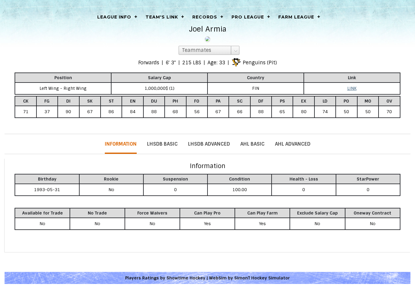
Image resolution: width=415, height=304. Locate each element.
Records (204, 17)
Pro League (248, 17)
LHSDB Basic (162, 144)
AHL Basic (252, 144)
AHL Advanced (292, 144)
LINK (352, 88)
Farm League (296, 17)
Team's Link (162, 17)
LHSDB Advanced (209, 144)
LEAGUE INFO (114, 17)
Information (121, 144)
